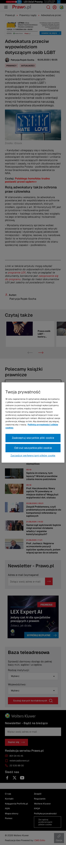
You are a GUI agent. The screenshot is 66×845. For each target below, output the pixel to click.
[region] (33, 422)
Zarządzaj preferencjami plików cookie (33, 455)
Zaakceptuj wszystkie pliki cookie (33, 438)
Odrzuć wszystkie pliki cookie (33, 448)
